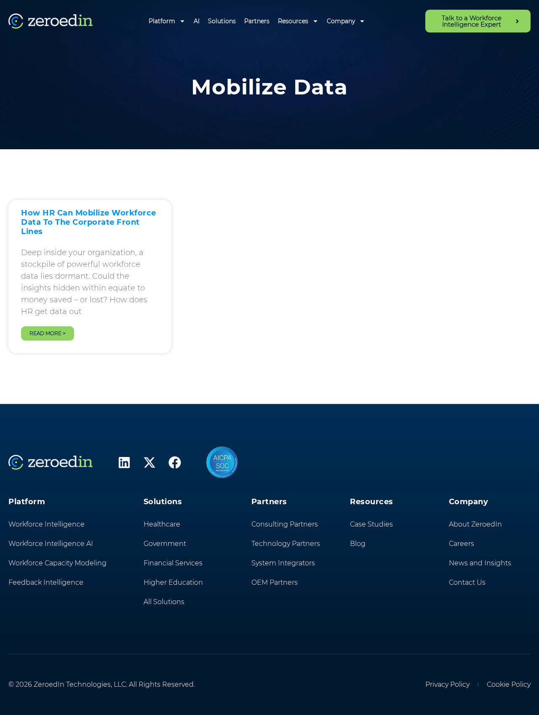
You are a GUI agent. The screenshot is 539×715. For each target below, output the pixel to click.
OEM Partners (274, 582)
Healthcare (162, 524)
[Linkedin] (124, 462)
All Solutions (164, 602)
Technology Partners (285, 544)
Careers (461, 544)
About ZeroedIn (475, 524)
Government (165, 544)
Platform (162, 21)
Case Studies (371, 524)
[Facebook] (174, 462)
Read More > (47, 333)
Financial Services (173, 563)
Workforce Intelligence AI (50, 544)
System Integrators (283, 563)
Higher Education (173, 582)
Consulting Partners (284, 524)
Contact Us (467, 582)
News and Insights (480, 563)
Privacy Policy (447, 684)
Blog (358, 544)
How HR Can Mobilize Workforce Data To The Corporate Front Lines (88, 222)
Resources (293, 21)
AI (197, 21)
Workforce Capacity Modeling (57, 563)
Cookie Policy (509, 684)
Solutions (222, 21)
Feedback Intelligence (45, 582)
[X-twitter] (149, 462)
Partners (257, 21)
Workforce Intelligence (46, 524)
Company (341, 21)
